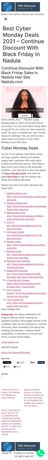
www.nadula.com (10, 342)
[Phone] (40, 453)
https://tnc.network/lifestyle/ (15, 352)
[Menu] (5, 19)
